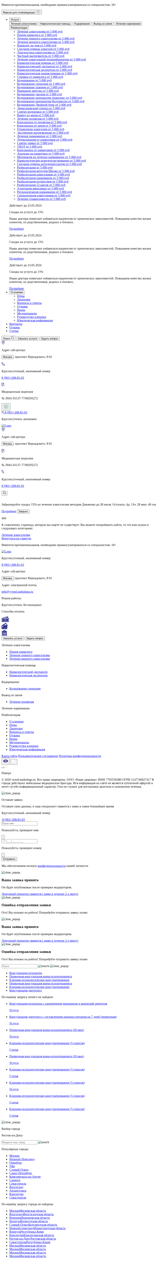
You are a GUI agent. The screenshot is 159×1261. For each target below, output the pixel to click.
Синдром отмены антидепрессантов (49, 164)
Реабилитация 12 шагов (41, 185)
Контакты (15, 324)
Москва (7, 357)
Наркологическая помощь (55, 23)
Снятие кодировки (38, 111)
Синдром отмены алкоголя (43, 49)
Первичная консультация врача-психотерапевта (40, 976)
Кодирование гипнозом (41, 83)
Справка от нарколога (40, 76)
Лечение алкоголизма (23, 23)
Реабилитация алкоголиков (43, 174)
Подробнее (9, 511)
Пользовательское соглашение (38, 756)
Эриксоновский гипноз (41, 108)
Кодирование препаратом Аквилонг (49, 97)
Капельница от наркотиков (43, 150)
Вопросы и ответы (29, 303)
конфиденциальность (52, 865)
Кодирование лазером (40, 87)
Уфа (12, 1166)
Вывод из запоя (103, 23)
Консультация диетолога (25, 990)
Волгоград (16, 1187)
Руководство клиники (31, 317)
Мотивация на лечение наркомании (49, 157)
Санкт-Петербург (20, 1173)
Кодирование (82, 23)
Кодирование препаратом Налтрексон (50, 101)
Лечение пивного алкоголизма (45, 38)
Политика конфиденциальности (80, 756)
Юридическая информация (35, 320)
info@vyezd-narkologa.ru (17, 591)
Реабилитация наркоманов (43, 178)
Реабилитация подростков (42, 181)
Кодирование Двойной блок (44, 104)
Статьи (14, 330)
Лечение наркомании (128, 23)
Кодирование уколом (39, 94)
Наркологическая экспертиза (44, 69)
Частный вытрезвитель (40, 56)
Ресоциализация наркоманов (44, 192)
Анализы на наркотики (41, 153)
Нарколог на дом (36, 45)
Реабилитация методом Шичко (46, 171)
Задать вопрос (34, 638)
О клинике (17, 292)
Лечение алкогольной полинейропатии (51, 59)
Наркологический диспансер (44, 66)
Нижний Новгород (22, 1159)
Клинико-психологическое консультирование (39, 980)
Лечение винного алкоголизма (45, 42)
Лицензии (23, 299)
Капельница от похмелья (42, 122)
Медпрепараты (27, 313)
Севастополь (17, 1183)
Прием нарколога (37, 35)
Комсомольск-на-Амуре (25, 1176)
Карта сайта (9, 756)
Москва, (8, 578)
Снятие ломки (35, 143)
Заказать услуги (12, 638)
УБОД (29, 146)
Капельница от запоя (39, 125)
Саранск (14, 1180)
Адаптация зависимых (40, 188)
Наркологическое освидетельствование (51, 160)
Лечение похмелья (37, 118)
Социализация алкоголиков (43, 195)
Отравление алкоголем (40, 129)
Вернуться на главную (16, 538)
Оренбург (15, 1162)
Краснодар (16, 1194)
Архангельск (17, 1190)
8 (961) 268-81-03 (13, 377)
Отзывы (22, 306)
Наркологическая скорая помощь (47, 73)
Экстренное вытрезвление (43, 132)
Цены (21, 296)
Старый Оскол (19, 1169)
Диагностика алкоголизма (42, 52)
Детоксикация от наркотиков (44, 139)
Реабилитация (19, 27)
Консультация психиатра (25, 973)
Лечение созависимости (41, 199)
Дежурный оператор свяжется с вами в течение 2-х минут (40, 894)
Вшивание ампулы (38, 90)
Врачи (21, 310)
